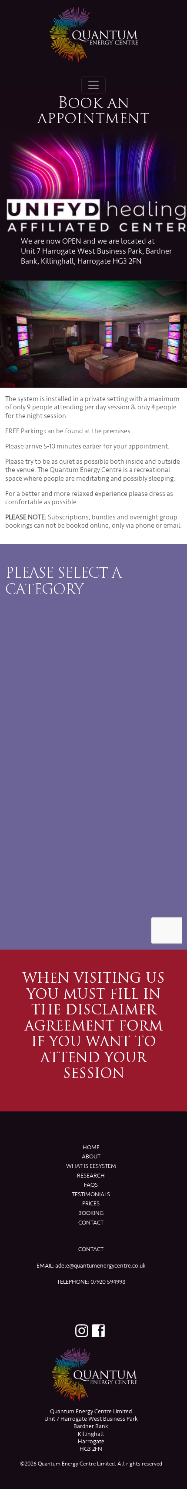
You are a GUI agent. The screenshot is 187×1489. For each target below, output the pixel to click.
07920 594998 (107, 1281)
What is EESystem (91, 1166)
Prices (91, 1203)
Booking (91, 1213)
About (91, 1156)
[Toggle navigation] (93, 85)
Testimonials (91, 1194)
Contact (91, 1222)
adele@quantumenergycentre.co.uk (100, 1265)
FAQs (91, 1184)
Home (91, 1147)
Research (91, 1175)
